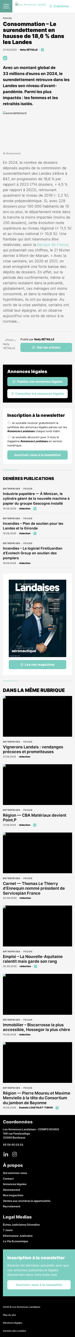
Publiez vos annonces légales (39, 381)
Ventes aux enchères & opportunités (26, 1201)
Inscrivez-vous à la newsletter (37, 455)
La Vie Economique (15, 1241)
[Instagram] (14, 1154)
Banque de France (53, 244)
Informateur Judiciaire (18, 1235)
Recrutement (11, 1206)
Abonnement (11, 1189)
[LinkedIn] (6, 1154)
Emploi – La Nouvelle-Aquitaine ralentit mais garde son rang (33, 959)
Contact (8, 1178)
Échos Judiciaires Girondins (21, 1224)
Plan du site (9, 1314)
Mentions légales (12, 1322)
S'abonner (61, 6)
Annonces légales (14, 1184)
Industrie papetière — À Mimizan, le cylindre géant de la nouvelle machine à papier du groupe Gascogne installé (36, 499)
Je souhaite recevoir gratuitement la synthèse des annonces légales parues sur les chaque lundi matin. (37, 427)
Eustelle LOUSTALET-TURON (36, 1107)
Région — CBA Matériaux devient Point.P (34, 817)
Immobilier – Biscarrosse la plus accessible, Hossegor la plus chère (36, 1027)
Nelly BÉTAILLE (29, 49)
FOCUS (7, 18)
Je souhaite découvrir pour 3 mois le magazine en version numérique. (34, 441)
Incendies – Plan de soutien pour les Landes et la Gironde (33, 526)
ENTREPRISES (11, 488)
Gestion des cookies (14, 1330)
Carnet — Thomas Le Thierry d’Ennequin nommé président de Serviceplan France (34, 888)
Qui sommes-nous (15, 1173)
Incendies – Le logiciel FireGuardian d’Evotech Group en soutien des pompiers (32, 553)
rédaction (24, 508)
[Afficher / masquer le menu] (6, 6)
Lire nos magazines (40, 664)
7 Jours (8, 1230)
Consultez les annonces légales (39, 393)
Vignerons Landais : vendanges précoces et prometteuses (33, 749)
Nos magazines (13, 1195)
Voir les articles (48, 347)
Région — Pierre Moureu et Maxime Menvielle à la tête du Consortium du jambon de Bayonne (36, 1098)
